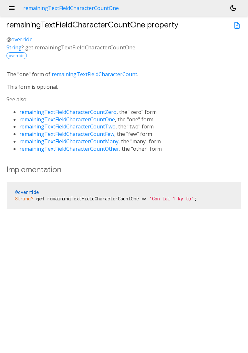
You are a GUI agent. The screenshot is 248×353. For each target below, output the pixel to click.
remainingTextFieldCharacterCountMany (69, 141)
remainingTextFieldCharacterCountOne (67, 119)
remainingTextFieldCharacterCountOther (69, 148)
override (22, 39)
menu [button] (12, 8)
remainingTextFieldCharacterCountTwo (67, 126)
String (14, 47)
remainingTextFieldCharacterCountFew (66, 133)
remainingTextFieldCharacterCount (94, 74)
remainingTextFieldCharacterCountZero (68, 112)
